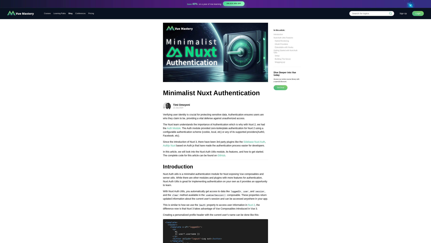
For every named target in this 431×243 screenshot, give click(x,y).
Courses (47, 13)
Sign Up (403, 13)
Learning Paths (60, 13)
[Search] (390, 14)
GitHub (221, 155)
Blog (70, 13)
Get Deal (280, 88)
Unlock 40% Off (233, 3)
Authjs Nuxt (169, 145)
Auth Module (174, 128)
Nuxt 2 (251, 205)
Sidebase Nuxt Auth (254, 141)
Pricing (91, 13)
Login (418, 13)
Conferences (80, 13)
